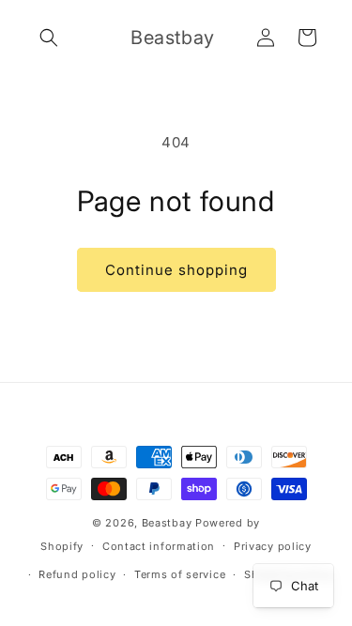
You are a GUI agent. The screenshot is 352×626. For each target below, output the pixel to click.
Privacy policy (273, 546)
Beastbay (167, 522)
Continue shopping (176, 270)
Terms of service (179, 574)
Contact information (158, 546)
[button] (48, 37)
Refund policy (76, 574)
